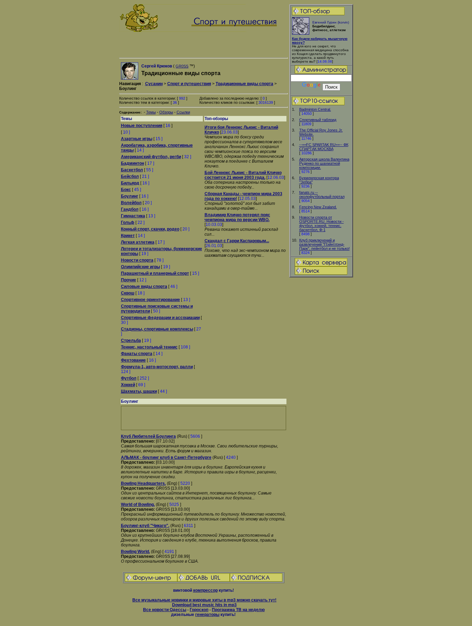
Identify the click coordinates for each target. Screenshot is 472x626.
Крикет (128, 235)
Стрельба (131, 340)
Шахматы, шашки (139, 391)
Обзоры (166, 112)
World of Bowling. (138, 504)
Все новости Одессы (164, 609)
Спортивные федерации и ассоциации (160, 317)
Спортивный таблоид (317, 120)
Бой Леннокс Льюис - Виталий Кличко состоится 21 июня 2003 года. (243, 175)
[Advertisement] (321, 387)
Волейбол (131, 202)
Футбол (128, 378)
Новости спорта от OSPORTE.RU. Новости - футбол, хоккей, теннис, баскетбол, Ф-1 (321, 223)
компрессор (205, 590)
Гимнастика (133, 216)
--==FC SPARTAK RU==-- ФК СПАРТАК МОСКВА (323, 147)
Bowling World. (135, 551)
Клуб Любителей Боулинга (148, 436)
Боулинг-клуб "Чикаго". (145, 525)
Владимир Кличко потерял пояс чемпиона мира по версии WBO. (237, 217)
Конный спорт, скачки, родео (150, 229)
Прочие (128, 280)
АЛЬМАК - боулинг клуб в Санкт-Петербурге (166, 457)
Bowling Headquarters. (143, 483)
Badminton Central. (315, 109)
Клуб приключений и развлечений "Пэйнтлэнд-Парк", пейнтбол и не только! (324, 244)
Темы (151, 112)
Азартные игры (136, 138)
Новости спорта (137, 260)
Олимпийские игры (140, 266)
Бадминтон (132, 163)
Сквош (127, 293)
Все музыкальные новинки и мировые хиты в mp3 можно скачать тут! (204, 600)
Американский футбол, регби (151, 156)
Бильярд (130, 183)
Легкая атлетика (137, 242)
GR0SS (182, 66)
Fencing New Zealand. (318, 207)
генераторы (207, 614)
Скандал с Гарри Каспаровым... (237, 240)
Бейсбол (130, 176)
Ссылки (183, 112)
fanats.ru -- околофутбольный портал (321, 194)
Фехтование (133, 360)
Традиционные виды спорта (244, 83)
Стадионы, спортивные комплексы (157, 329)
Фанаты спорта (136, 353)
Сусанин (154, 83)
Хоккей (128, 384)
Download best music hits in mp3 (204, 604)
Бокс (126, 189)
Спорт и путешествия (189, 83)
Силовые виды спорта (144, 286)
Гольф (127, 222)
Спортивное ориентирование (150, 299)
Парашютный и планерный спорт (155, 273)
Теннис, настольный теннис (149, 347)
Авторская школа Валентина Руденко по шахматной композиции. (324, 163)
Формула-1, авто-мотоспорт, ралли (157, 366)
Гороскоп (199, 609)
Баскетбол (132, 169)
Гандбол (130, 209)
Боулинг (129, 196)
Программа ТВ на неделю (238, 609)
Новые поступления (141, 125)
